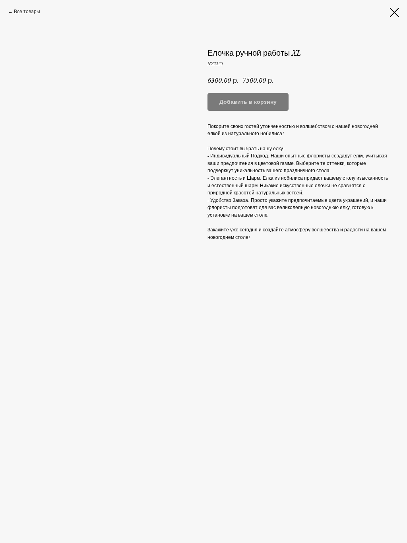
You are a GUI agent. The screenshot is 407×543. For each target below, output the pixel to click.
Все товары (27, 11)
